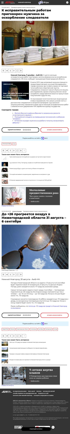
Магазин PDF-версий (49, 391)
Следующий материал (36, 429)
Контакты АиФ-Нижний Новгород (22, 395)
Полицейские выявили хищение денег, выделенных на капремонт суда (29, 174)
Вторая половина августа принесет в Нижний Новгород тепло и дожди (29, 359)
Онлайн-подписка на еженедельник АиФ (25, 393)
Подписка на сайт (43, 393)
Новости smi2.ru (8, 206)
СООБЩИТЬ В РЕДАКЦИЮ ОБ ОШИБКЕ (44, 395)
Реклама (38, 391)
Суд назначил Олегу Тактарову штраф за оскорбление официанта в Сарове (30, 162)
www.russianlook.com (8, 66)
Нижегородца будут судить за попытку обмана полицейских (26, 168)
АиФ (16, 270)
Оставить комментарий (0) (54, 129)
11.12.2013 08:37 (6, 7)
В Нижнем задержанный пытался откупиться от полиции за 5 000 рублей (30, 180)
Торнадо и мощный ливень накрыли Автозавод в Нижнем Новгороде (29, 354)
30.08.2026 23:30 (6, 211)
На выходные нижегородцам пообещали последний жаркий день (28, 348)
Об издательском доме (20, 391)
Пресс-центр (31, 391)
